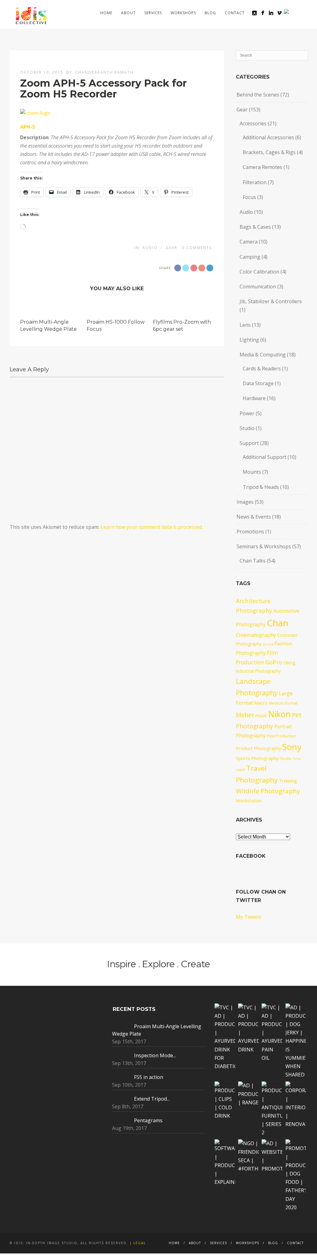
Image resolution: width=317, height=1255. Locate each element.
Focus (249, 197)
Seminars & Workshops (264, 546)
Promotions (250, 531)
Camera (249, 241)
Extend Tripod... (152, 1098)
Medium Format (283, 703)
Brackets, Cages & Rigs (269, 152)
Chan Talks (253, 560)
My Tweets (248, 916)
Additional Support (264, 457)
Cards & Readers (262, 368)
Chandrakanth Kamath (104, 72)
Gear (171, 247)
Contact (235, 12)
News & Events (254, 516)
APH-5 (27, 126)
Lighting (249, 339)
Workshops (183, 12)
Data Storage (258, 383)
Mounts (252, 471)
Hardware (254, 398)
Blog (210, 12)
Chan (277, 623)
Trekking (288, 781)
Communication (258, 286)
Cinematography (256, 634)
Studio (247, 428)
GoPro (273, 662)
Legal (139, 1243)
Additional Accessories (268, 137)
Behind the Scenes (258, 94)
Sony (292, 747)
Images (245, 501)
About (128, 12)
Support (249, 443)
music (261, 715)
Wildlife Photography (268, 791)
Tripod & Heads (261, 487)
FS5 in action (148, 1077)
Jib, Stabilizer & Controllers (271, 301)
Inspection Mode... (155, 1055)
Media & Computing (263, 354)
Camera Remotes (262, 167)
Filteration (255, 182)
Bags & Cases (255, 226)
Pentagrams (148, 1120)
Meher (245, 715)
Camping (250, 256)
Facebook (251, 856)
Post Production (281, 736)
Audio (150, 247)
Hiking (289, 663)
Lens (245, 324)
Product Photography (258, 748)
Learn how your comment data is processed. (152, 527)
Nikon (279, 714)
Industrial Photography (258, 671)
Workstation (249, 800)
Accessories (253, 123)
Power (247, 413)
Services (153, 12)
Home (106, 12)
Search (297, 12)
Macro (260, 703)
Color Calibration (259, 271)
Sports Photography (257, 758)
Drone (268, 644)
